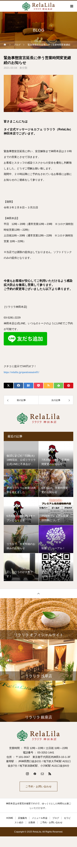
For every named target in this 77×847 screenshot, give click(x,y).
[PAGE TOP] (38, 593)
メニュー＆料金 (39, 818)
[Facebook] (35, 774)
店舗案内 (22, 818)
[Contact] (42, 774)
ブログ (55, 818)
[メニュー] (71, 6)
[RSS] (50, 774)
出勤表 (31, 822)
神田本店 (21, 306)
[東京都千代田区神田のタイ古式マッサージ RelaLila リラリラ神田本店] (38, 735)
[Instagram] (27, 774)
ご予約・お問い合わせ (38, 786)
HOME (9, 818)
